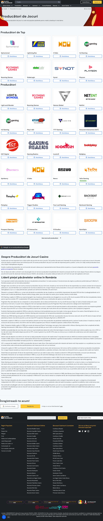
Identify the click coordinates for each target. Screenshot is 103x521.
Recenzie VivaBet (31, 436)
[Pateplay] (12, 208)
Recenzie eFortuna (32, 441)
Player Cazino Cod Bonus (59, 485)
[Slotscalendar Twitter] (85, 431)
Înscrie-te (30, 406)
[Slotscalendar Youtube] (80, 431)
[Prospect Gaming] (12, 232)
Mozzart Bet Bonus (57, 483)
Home (2, 428)
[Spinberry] (12, 184)
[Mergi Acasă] (6, 2)
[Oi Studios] (64, 232)
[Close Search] (59, 2)
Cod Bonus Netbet (58, 443)
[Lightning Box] (38, 56)
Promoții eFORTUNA (58, 441)
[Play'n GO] (38, 133)
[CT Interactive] (38, 232)
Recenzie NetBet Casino (33, 443)
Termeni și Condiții (6, 451)
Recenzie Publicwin (32, 453)
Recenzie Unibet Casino (33, 446)
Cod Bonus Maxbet (58, 428)
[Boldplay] (90, 157)
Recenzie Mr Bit (31, 456)
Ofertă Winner (56, 465)
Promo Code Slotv (57, 461)
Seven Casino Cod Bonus (59, 475)
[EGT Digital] (12, 157)
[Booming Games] (12, 80)
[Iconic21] (64, 157)
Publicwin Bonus (57, 456)
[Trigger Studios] (38, 208)
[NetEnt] (90, 108)
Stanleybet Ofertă (57, 473)
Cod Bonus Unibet (57, 446)
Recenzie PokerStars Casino (34, 483)
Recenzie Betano (31, 473)
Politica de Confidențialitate (8, 438)
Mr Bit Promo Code (58, 458)
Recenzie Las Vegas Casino (34, 478)
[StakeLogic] (38, 80)
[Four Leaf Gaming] (64, 208)
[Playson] (90, 80)
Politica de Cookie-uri (7, 443)
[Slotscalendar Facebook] (83, 431)
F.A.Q (2, 436)
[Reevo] (64, 184)
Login (61, 406)
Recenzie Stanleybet (32, 470)
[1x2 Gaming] (90, 56)
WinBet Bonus (56, 453)
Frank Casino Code (58, 463)
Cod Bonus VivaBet (58, 436)
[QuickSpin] (90, 232)
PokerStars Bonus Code (59, 490)
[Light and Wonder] (12, 108)
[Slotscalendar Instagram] (88, 431)
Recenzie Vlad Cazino (32, 448)
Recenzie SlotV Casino (33, 458)
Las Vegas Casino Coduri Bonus (61, 478)
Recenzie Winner (31, 463)
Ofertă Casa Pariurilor (58, 451)
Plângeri (3, 433)
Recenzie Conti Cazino (33, 465)
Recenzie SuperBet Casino (34, 431)
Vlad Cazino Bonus (58, 448)
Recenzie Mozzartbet (32, 480)
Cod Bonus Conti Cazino (59, 468)
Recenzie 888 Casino (32, 433)
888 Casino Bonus (57, 433)
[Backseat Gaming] (90, 208)
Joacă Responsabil (6, 441)
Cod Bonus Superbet (58, 431)
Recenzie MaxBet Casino (33, 428)
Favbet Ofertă (56, 470)
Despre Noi (4, 431)
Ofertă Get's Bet (57, 438)
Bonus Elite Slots (57, 480)
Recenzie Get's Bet (32, 438)
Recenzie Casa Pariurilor (33, 451)
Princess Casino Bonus (59, 493)
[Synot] (64, 80)
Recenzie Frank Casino (33, 461)
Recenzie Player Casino (33, 490)
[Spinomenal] (12, 56)
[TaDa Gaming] (90, 184)
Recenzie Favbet (31, 468)
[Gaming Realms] (38, 157)
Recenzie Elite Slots (32, 488)
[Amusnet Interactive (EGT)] (90, 133)
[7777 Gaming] (64, 133)
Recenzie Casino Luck (32, 475)
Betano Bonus (56, 488)
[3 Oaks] (64, 56)
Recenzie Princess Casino (33, 485)
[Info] (4, 517)
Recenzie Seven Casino (33, 493)
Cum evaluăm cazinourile (7, 448)
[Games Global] (64, 108)
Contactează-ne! (5, 446)
